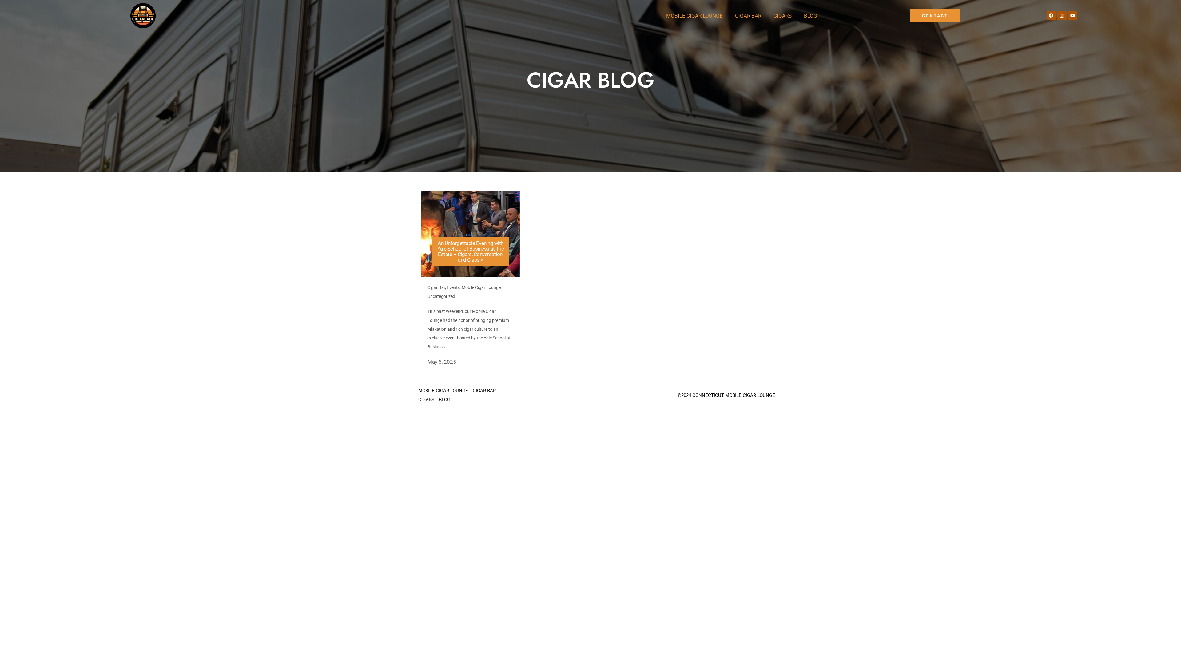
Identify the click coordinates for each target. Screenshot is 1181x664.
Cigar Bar (436, 287)
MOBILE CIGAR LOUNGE (694, 16)
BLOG (810, 16)
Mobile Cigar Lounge (481, 287)
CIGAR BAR (748, 16)
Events (453, 287)
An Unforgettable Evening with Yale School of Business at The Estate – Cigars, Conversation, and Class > (470, 251)
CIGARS (782, 16)
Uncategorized (441, 296)
